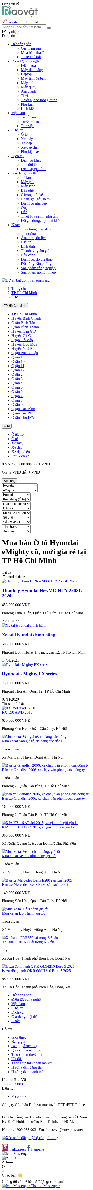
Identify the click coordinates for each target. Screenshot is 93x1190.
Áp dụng (9, 481)
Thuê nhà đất (31, 57)
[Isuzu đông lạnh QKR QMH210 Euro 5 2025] (38, 966)
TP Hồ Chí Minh (24, 293)
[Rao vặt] (20, 16)
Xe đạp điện (30, 147)
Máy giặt (27, 182)
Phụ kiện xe (30, 152)
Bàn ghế (27, 190)
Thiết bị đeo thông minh (39, 100)
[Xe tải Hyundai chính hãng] (24, 625)
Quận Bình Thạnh (25, 327)
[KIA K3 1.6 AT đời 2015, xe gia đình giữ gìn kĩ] (40, 823)
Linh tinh (28, 246)
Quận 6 (17, 392)
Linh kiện (28, 108)
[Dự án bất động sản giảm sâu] (26, 280)
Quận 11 (17, 366)
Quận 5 (17, 387)
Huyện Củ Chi (22, 336)
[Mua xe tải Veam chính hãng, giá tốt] (31, 851)
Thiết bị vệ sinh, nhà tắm (39, 216)
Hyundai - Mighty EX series (29, 673)
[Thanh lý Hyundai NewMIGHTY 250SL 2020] (39, 581)
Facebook (18, 1097)
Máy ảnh (27, 83)
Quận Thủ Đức (23, 417)
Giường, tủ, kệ (32, 195)
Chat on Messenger (45, 1186)
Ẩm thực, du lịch (33, 238)
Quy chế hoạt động (25, 1050)
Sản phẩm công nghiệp (38, 268)
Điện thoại (29, 65)
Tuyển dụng (30, 121)
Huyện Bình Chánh (26, 318)
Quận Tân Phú (22, 413)
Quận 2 (17, 374)
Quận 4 (17, 383)
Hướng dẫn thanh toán (28, 1072)
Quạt (24, 208)
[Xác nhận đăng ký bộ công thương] (30, 1138)
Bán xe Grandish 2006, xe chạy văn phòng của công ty (43, 770)
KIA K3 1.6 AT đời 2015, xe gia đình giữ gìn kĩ (38, 827)
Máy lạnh (28, 186)
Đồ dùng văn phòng (36, 264)
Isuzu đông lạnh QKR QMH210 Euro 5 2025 (36, 971)
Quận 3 (17, 379)
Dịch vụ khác (31, 160)
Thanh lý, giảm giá (35, 251)
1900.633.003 (12, 1084)
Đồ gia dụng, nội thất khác (41, 220)
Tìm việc (27, 126)
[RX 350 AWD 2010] (19, 708)
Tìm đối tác (29, 164)
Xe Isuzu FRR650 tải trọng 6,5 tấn (28, 942)
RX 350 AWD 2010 (17, 712)
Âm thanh (28, 91)
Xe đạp (26, 143)
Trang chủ (19, 288)
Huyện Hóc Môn (24, 344)
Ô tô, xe (17, 434)
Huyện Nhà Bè (22, 348)
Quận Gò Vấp (22, 340)
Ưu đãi (16, 1059)
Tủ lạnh (27, 177)
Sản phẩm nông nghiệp (38, 272)
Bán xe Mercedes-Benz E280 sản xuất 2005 (35, 885)
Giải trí (26, 242)
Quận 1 (17, 357)
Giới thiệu (18, 1037)
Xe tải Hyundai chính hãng (28, 634)
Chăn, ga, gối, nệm (35, 199)
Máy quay (28, 87)
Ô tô (24, 134)
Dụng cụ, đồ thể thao (37, 259)
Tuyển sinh (29, 117)
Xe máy (27, 139)
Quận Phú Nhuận (24, 353)
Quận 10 (18, 361)
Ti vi (24, 96)
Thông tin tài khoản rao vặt (31, 1063)
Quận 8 (17, 400)
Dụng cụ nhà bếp (34, 203)
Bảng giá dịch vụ (24, 1046)
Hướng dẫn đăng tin (26, 1067)
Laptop (26, 74)
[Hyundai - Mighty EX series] (25, 665)
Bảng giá (18, 1041)
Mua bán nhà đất (33, 52)
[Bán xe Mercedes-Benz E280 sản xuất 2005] (37, 880)
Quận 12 (18, 370)
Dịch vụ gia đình (33, 169)
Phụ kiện (27, 104)
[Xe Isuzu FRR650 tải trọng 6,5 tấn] (30, 938)
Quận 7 (17, 396)
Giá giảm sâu (31, 48)
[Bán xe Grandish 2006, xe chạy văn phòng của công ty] (45, 765)
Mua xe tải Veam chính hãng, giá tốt (29, 856)
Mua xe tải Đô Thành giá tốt (23, 913)
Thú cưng (28, 233)
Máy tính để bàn (33, 78)
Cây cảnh (28, 255)
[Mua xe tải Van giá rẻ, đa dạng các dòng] (34, 737)
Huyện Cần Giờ (23, 331)
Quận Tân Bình (23, 409)
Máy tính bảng (32, 70)
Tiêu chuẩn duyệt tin (26, 1054)
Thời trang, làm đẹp (36, 229)
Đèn (24, 212)
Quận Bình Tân (23, 323)
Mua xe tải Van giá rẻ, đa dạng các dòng (32, 741)
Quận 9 (17, 404)
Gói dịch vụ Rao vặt (22, 22)
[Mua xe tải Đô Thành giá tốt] (25, 909)
